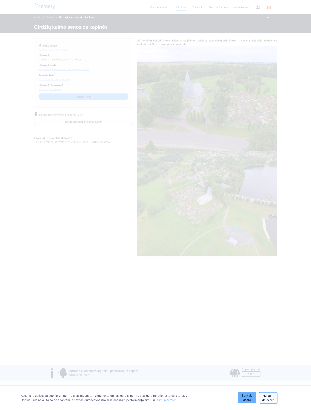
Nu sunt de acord (268, 398)
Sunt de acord (247, 398)
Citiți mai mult (166, 400)
